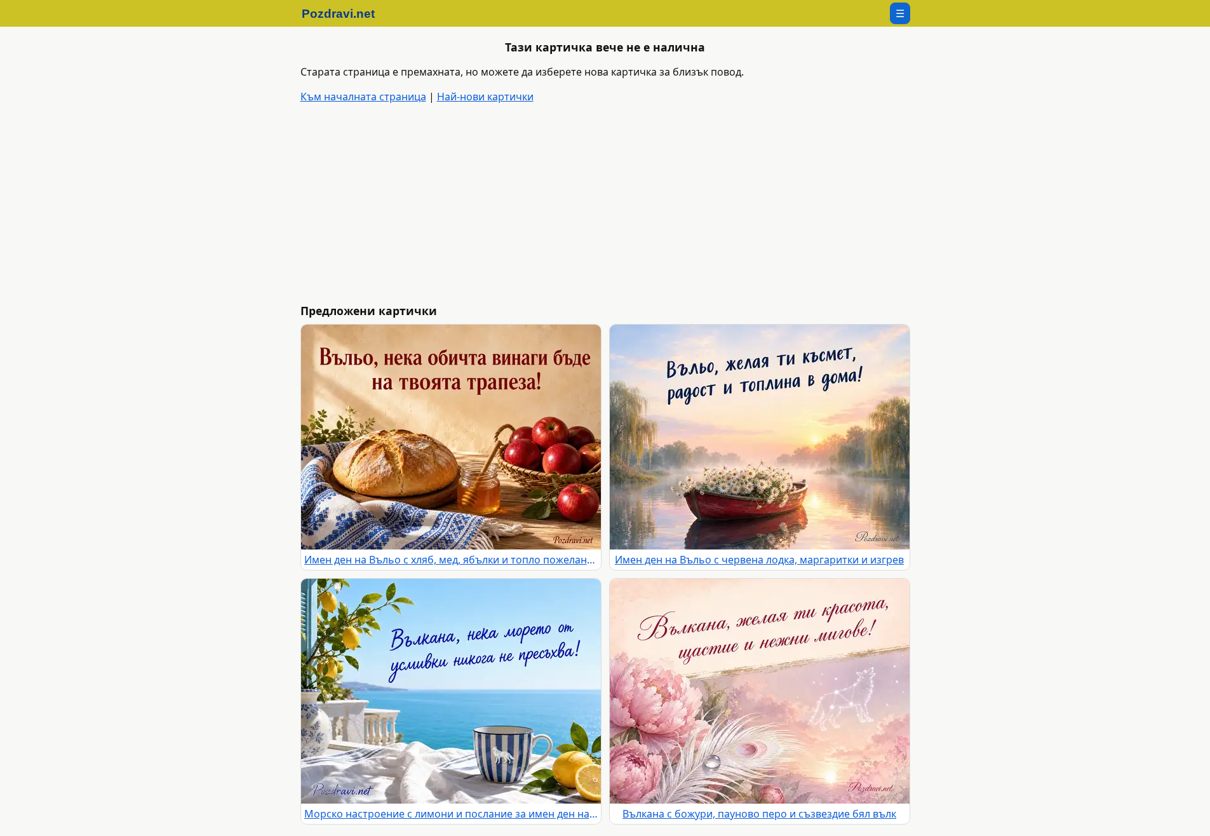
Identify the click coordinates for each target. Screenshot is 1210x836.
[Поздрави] (344, 13)
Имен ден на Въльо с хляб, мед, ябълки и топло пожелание (451, 560)
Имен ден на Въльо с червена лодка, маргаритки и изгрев (759, 560)
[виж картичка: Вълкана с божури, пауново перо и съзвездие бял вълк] (760, 691)
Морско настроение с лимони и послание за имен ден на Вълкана (451, 814)
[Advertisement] (681, 204)
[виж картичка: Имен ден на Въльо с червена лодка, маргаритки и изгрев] (760, 437)
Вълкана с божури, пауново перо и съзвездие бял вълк (759, 814)
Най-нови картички (485, 97)
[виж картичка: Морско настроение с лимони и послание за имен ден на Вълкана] (451, 691)
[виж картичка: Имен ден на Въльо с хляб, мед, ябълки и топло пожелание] (451, 437)
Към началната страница (363, 97)
